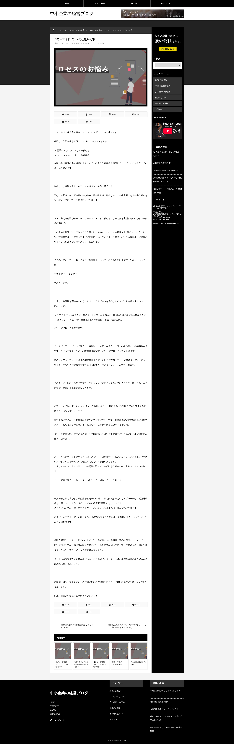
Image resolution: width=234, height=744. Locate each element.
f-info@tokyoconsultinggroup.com (167, 223)
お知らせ (159, 109)
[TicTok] (63, 720)
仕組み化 (57, 43)
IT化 (93, 43)
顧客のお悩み (161, 80)
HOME (66, 3)
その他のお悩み (162, 103)
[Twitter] (55, 720)
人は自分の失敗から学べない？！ (167, 170)
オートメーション (68, 43)
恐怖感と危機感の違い (162, 163)
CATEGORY (100, 3)
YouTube (133, 3)
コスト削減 (100, 43)
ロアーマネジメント (83, 43)
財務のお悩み (161, 98)
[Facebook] (51, 720)
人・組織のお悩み (162, 92)
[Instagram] (59, 720)
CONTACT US (167, 3)
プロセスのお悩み (162, 86)
